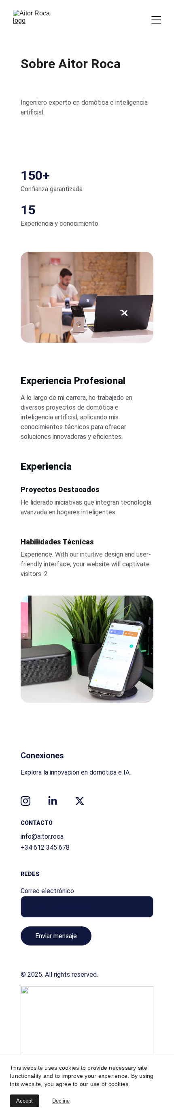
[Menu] (156, 20)
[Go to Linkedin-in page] (52, 801)
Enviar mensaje (56, 936)
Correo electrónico (47, 891)
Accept (24, 1101)
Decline (61, 1101)
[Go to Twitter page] (80, 801)
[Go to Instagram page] (25, 801)
